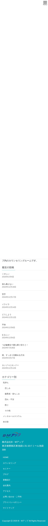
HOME (6, 457)
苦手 (4, 294)
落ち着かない (7, 284)
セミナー (6, 469)
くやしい (5, 274)
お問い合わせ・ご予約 (12, 497)
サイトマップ (8, 508)
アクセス (6, 491)
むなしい (5, 335)
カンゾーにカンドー (10, 365)
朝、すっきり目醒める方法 (13, 355)
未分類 (6, 422)
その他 (7, 411)
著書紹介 (6, 480)
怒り (7, 405)
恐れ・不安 (9, 399)
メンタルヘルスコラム (12, 416)
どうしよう (6, 314)
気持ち (6, 382)
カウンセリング (9, 463)
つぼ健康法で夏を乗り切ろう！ (15, 345)
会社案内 (6, 485)
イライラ (5, 304)
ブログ (6, 474)
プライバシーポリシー (12, 502)
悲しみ (7, 388)
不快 (4, 325)
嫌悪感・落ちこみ (12, 394)
